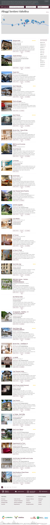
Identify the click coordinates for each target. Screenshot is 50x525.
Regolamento (17, 504)
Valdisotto (42, 44)
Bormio (41, 42)
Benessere (28, 502)
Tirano (41, 52)
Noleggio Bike (4, 502)
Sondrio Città (42, 56)
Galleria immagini (18, 502)
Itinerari (3, 504)
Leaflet (47, 33)
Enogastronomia (29, 504)
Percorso (3, 499)
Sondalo (41, 47)
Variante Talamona (18, 500)
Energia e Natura (30, 499)
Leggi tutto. (37, 3)
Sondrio (40, 500)
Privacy (45, 523)
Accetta (46, 1)
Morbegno (40, 499)
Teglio (41, 54)
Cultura (28, 500)
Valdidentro (42, 45)
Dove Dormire (4, 500)
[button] (25, 23)
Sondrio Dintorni (43, 57)
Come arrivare (17, 499)
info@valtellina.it (40, 523)
